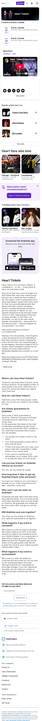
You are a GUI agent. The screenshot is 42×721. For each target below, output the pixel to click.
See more (20, 144)
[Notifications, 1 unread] (37, 3)
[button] (8, 3)
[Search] (27, 3)
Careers (5, 689)
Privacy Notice (14, 715)
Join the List (20, 598)
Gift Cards (6, 703)
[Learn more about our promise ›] (9, 639)
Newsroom (6, 685)
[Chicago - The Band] (11, 167)
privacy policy (8, 606)
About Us (6, 667)
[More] (37, 10)
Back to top (8, 367)
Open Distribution (9, 672)
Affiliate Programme (10, 676)
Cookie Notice (26, 715)
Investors (5, 680)
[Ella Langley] (31, 220)
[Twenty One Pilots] (11, 220)
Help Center (7, 698)
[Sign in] (31, 3)
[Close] (38, 186)
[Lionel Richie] (31, 167)
